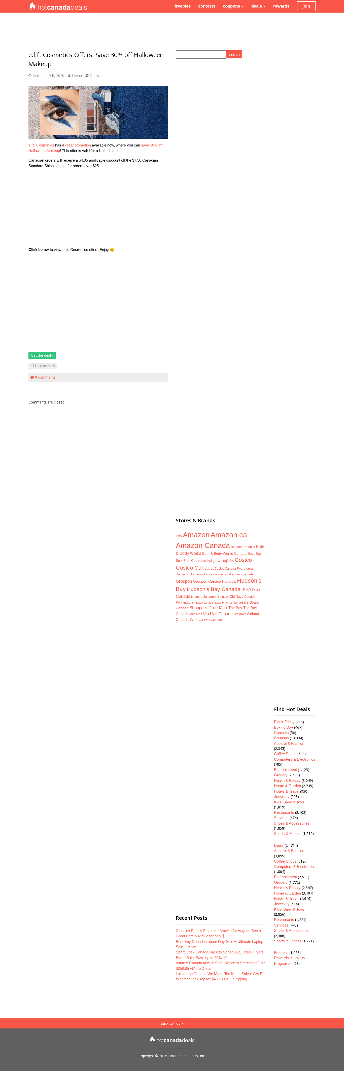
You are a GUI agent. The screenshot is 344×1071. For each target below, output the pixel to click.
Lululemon (208, 597)
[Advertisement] (98, 208)
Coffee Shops (285, 754)
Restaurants (284, 812)
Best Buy (255, 553)
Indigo (195, 596)
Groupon (184, 581)
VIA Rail (196, 614)
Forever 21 (220, 574)
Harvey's (229, 581)
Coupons (281, 738)
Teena (77, 75)
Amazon (196, 535)
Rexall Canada (204, 602)
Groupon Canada (207, 581)
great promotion (78, 145)
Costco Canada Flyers (230, 568)
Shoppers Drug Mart (208, 607)
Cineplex (226, 560)
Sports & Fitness (287, 833)
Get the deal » (42, 355)
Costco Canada (195, 568)
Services (281, 818)
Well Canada (213, 620)
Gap (231, 574)
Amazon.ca (229, 535)
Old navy (223, 596)
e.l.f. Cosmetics (41, 145)
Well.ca (196, 619)
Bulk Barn (183, 561)
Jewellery (282, 796)
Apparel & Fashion (289, 743)
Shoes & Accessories (291, 823)
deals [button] (257, 6)
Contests (281, 732)
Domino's (182, 574)
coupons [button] (232, 6)
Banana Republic (243, 547)
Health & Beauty (287, 780)
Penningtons (185, 602)
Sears (244, 602)
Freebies (281, 952)
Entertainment (285, 769)
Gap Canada (244, 574)
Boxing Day (283, 727)
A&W (179, 536)
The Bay (235, 608)
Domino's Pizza (201, 574)
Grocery (281, 775)
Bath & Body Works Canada (224, 553)
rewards (281, 6)
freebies (183, 6)
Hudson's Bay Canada (213, 589)
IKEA (246, 589)
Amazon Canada (203, 545)
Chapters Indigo (204, 561)
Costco (243, 560)
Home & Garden (287, 786)
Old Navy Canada (242, 597)
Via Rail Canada (218, 614)
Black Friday (284, 722)
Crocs (250, 568)
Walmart (240, 614)
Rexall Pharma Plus (226, 602)
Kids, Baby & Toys (289, 802)
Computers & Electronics (294, 759)
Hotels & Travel (286, 791)
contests (206, 6)
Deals (94, 75)
